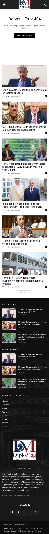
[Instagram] (30, 512)
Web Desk (5, 96)
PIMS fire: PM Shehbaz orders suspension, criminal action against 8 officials (22, 280)
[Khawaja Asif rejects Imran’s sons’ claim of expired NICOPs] (24, 76)
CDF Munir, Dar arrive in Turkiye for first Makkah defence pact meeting (24, 128)
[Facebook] (18, 512)
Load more (23, 292)
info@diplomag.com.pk (20, 495)
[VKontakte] (36, 512)
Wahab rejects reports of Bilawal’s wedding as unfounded (21, 242)
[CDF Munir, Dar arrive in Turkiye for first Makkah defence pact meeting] (24, 113)
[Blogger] (12, 512)
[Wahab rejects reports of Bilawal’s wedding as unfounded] (24, 226)
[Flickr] (24, 512)
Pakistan (5, 86)
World (5, 123)
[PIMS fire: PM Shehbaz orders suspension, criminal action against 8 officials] (24, 263)
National (5, 200)
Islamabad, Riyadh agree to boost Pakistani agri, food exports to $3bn (22, 205)
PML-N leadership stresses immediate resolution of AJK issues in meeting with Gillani (23, 166)
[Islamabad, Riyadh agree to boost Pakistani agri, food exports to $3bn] (24, 189)
